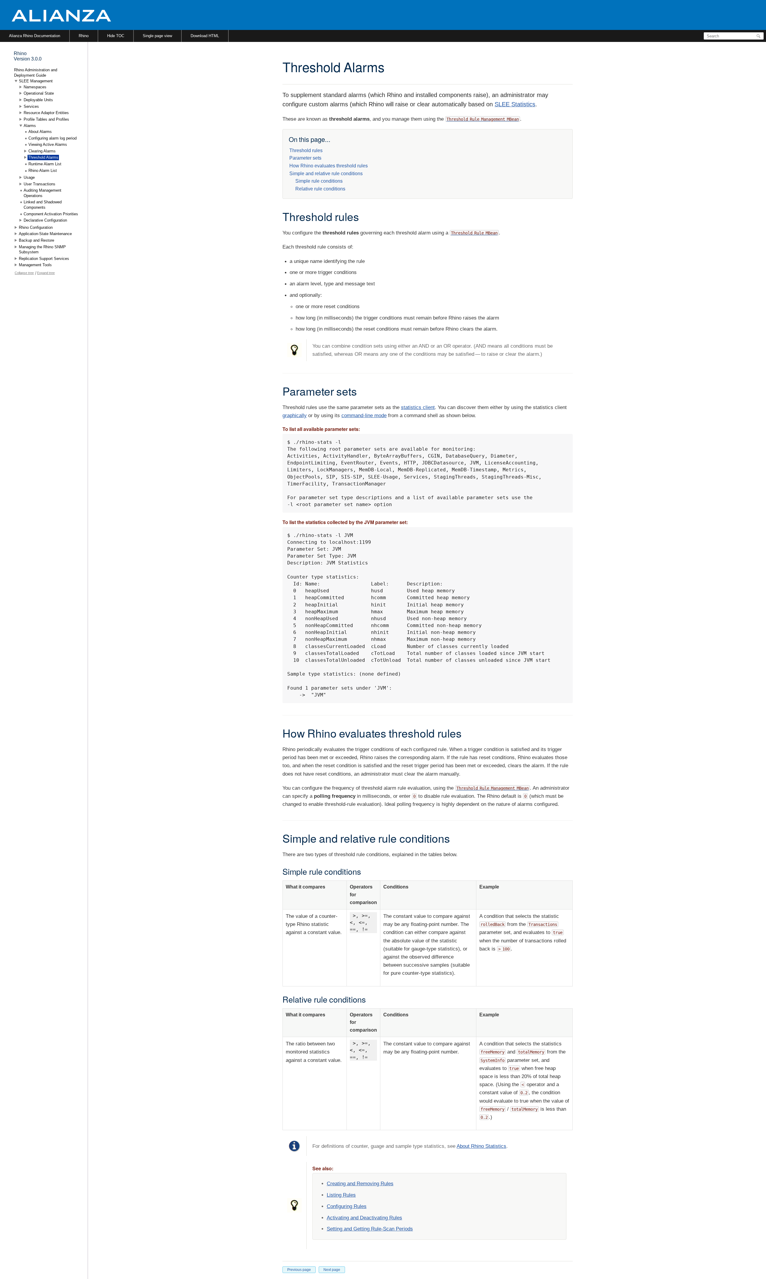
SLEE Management (36, 81)
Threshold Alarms (43, 157)
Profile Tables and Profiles (46, 119)
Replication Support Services (44, 258)
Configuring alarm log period (52, 138)
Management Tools (35, 265)
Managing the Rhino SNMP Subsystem (42, 250)
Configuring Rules (347, 1206)
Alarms (30, 125)
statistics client (418, 407)
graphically (294, 415)
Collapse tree (24, 273)
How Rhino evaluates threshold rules (328, 165)
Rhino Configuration (36, 227)
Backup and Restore (36, 240)
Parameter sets (305, 158)
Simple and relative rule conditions (326, 173)
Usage (29, 177)
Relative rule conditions (320, 188)
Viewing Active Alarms (47, 144)
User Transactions (39, 184)
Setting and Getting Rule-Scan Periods (370, 1229)
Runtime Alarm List (44, 164)
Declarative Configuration (45, 220)
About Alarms (40, 131)
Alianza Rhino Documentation (34, 36)
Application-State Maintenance (45, 233)
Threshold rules (306, 150)
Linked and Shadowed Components (43, 205)
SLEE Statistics (515, 104)
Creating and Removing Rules (360, 1183)
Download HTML (205, 36)
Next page (331, 1270)
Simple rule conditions (319, 181)
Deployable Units (38, 100)
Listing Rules (341, 1195)
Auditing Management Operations (42, 193)
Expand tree (46, 273)
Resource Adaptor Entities (46, 113)
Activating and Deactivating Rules (364, 1218)
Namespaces (35, 87)
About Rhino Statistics (481, 1146)
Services (31, 106)
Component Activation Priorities (51, 214)
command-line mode (364, 415)
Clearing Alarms (42, 151)
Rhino (84, 36)
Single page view (157, 36)
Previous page (299, 1270)
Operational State (39, 93)
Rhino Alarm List (42, 170)
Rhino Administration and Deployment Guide (35, 73)
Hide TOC (115, 36)
